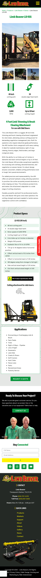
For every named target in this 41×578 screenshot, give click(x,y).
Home (4, 10)
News (19, 533)
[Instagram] (17, 466)
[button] (4, 45)
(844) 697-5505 (24, 499)
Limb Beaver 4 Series (21, 10)
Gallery (20, 529)
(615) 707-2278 (23, 496)
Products (10, 10)
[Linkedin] (23, 466)
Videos (19, 526)
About (19, 523)
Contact (20, 536)
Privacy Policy (15, 572)
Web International (25, 575)
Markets (20, 516)
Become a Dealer (39, 246)
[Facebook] (10, 466)
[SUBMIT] (20, 460)
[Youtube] (30, 466)
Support (20, 519)
